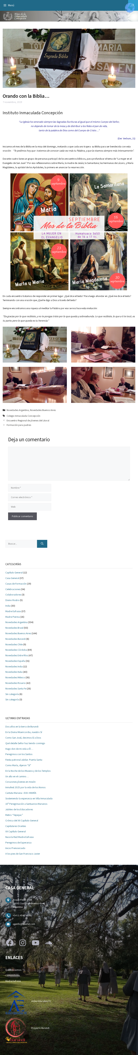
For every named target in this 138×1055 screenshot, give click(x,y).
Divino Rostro (12, 600)
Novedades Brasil (14, 627)
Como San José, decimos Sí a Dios (23, 737)
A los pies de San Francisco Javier (22, 853)
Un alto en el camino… (17, 776)
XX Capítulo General (15, 831)
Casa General (12, 578)
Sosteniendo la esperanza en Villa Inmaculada (28, 798)
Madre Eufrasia (13, 611)
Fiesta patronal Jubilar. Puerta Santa (23, 759)
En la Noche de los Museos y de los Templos (27, 770)
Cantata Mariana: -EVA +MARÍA (20, 792)
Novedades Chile (14, 644)
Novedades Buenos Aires (43, 410)
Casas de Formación (15, 583)
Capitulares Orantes (15, 826)
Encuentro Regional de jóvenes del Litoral (28, 420)
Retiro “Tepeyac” (14, 815)
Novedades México (15, 677)
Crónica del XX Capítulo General (21, 820)
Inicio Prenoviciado (15, 848)
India (7, 605)
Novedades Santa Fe (15, 688)
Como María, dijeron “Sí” (18, 765)
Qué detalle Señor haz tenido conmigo (25, 743)
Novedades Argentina (18, 410)
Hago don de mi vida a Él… (19, 748)
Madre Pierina (12, 616)
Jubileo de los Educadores (19, 809)
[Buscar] (42, 544)
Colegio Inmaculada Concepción (23, 415)
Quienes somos (13, 969)
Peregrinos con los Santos (18, 754)
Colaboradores (13, 594)
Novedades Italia (13, 671)
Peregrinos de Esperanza (18, 842)
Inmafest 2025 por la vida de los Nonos (25, 787)
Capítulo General (14, 572)
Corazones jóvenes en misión (20, 781)
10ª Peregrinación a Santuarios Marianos (26, 803)
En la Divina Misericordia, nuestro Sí (23, 732)
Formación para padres (19, 425)
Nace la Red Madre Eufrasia (19, 837)
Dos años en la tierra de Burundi (21, 726)
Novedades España (15, 661)
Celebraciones (12, 589)
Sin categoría (12, 694)
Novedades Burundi (15, 638)
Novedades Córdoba (16, 649)
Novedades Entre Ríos (16, 655)
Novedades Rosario (15, 683)
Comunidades (12, 975)
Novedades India (14, 666)
